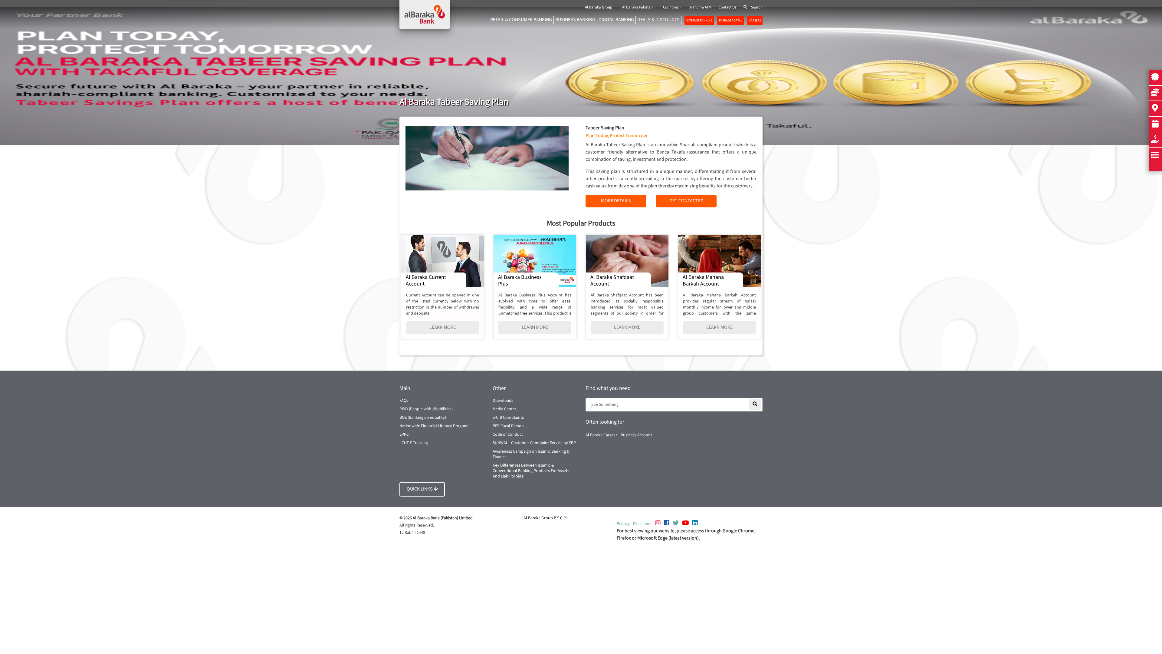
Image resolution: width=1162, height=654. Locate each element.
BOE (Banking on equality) (422, 417)
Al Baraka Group (598, 7)
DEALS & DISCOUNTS (658, 20)
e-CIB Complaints (508, 417)
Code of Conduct (508, 434)
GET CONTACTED (686, 201)
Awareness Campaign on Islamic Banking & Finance (531, 454)
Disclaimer (642, 524)
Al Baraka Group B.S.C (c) (546, 518)
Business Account (636, 435)
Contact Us (727, 7)
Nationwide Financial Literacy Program (434, 426)
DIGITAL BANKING (616, 20)
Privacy (623, 524)
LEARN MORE (442, 327)
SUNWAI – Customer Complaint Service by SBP (534, 443)
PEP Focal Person (508, 426)
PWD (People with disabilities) (426, 409)
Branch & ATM (699, 7)
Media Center (504, 409)
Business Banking (575, 20)
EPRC (404, 434)
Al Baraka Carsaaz (601, 435)
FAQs (403, 400)
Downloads (503, 400)
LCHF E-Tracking (413, 443)
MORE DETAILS (616, 201)
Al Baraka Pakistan (637, 7)
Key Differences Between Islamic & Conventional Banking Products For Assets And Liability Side (531, 471)
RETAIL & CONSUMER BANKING (521, 20)
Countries (670, 7)
